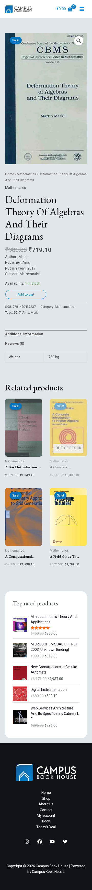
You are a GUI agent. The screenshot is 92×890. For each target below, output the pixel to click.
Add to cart (26, 294)
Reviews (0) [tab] (14, 343)
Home (9, 174)
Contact (46, 810)
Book (46, 821)
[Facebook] (39, 841)
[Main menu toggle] (82, 9)
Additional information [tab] (24, 334)
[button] (78, 40)
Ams (25, 312)
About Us (46, 804)
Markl (35, 312)
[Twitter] (65, 841)
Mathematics (26, 174)
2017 (17, 312)
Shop (46, 798)
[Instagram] (27, 841)
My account (46, 815)
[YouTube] (52, 841)
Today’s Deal (46, 827)
